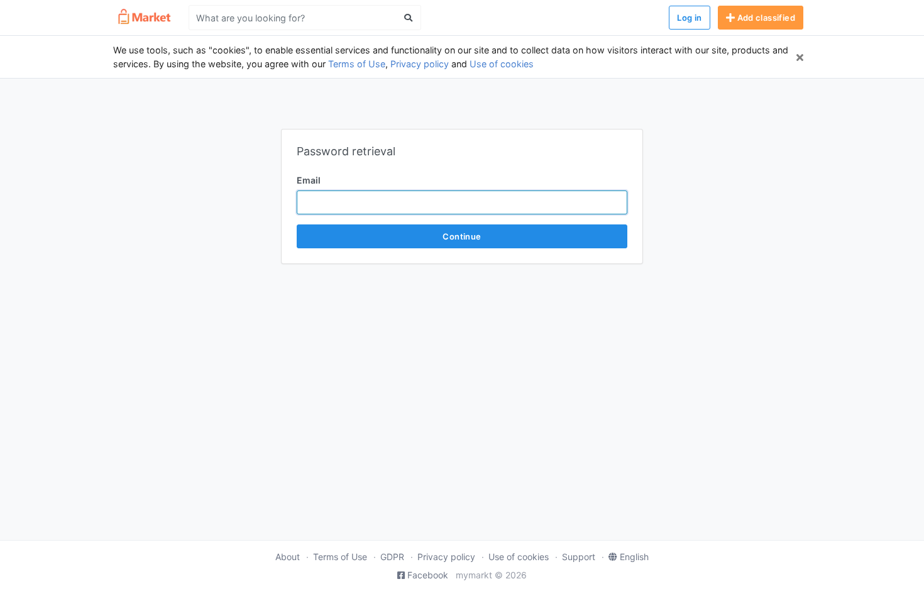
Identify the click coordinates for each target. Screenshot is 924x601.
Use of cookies (502, 63)
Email (309, 180)
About (287, 556)
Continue (462, 236)
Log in (689, 18)
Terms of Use (356, 63)
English (634, 556)
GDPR (392, 556)
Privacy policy (419, 63)
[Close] (799, 57)
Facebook (427, 575)
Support (578, 556)
